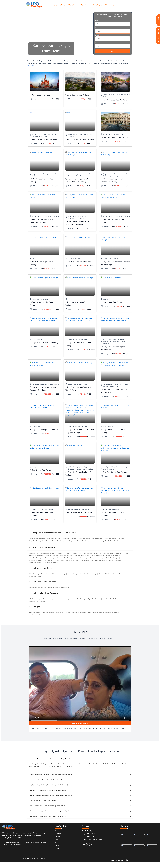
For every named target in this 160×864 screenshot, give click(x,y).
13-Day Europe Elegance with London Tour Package (113, 180)
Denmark (35, 509)
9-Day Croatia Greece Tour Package (44, 342)
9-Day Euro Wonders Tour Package (79, 139)
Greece (39, 339)
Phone (97, 28)
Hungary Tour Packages (113, 555)
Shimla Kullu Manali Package (88, 574)
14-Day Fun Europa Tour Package (114, 472)
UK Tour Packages (114, 560)
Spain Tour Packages (112, 558)
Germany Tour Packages (81, 555)
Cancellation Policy (122, 860)
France (118, 95)
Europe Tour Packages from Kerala (111, 541)
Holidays (62, 5)
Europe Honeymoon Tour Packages (58, 587)
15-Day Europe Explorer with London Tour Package (77, 223)
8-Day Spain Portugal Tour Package (44, 429)
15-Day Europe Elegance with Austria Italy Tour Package (77, 180)
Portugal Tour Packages (97, 558)
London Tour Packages (35, 562)
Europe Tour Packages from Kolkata (88, 541)
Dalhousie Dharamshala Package (56, 574)
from (79, 99)
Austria (113, 95)
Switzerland (106, 97)
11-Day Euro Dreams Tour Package (114, 137)
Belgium (39, 134)
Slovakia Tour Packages (52, 560)
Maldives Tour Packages (63, 599)
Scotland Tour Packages (36, 560)
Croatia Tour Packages (101, 553)
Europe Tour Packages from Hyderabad (64, 538)
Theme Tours (73, 5)
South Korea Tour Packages (110, 599)
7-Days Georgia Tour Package (77, 95)
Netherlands (36, 136)
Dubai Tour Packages (35, 599)
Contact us (122, 5)
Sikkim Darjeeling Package (36, 574)
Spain (110, 341)
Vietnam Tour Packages (79, 599)
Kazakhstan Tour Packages (37, 553)
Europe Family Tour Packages (37, 587)
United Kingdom (116, 176)
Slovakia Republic (108, 469)
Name (97, 20)
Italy (128, 95)
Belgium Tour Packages (85, 553)
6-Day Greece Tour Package (41, 470)
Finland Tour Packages (51, 555)
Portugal (105, 341)
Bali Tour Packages (48, 599)
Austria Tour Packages (70, 553)
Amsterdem (106, 95)
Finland (34, 299)
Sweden (45, 299)
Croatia (34, 339)
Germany (123, 95)
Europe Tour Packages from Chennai (39, 541)
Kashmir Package (73, 574)
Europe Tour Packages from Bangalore (63, 541)
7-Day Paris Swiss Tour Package (78, 261)
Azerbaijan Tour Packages (54, 553)
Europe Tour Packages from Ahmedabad (90, 538)
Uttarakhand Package (104, 574)
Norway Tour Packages (81, 558)
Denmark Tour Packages (36, 555)
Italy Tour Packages (49, 558)
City (96, 43)
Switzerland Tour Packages (99, 560)
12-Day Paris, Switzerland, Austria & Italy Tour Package (79, 431)
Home (55, 5)
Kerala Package (117, 574)
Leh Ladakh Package (35, 576)
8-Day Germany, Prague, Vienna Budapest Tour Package (43, 389)
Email (97, 35)
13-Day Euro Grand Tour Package (43, 139)
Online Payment (98, 5)
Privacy (111, 860)
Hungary (56, 384)
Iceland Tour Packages (35, 558)
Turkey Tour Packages (82, 560)
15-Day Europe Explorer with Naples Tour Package (41, 221)
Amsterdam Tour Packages (65, 558)
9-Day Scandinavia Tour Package (78, 512)
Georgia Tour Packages (51, 562)
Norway (39, 299)
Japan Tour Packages (94, 599)
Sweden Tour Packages (67, 560)
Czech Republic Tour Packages (118, 553)
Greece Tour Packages (97, 555)
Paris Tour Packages (66, 555)
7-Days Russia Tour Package (41, 95)
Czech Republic (42, 384)
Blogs (107, 5)
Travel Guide (86, 5)
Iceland (105, 299)
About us (114, 5)
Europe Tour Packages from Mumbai (40, 538)
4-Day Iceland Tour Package (112, 302)
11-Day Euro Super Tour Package (114, 100)
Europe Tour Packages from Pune (114, 538)
